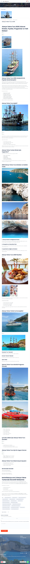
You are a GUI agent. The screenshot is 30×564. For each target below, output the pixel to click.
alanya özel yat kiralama (6, 502)
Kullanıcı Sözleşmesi (23, 542)
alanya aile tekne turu (8, 497)
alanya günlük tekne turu (20, 499)
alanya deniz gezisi (5, 499)
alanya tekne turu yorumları (14, 507)
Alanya (4, 461)
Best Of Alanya (8, 5)
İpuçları (23, 461)
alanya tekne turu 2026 (14, 502)
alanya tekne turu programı (6, 505)
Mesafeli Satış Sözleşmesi (23, 543)
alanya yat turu (22, 507)
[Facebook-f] (20, 553)
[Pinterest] (26, 553)
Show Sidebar (4, 9)
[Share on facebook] (8, 512)
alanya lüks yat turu (13, 500)
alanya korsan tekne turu (6, 500)
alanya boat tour (15, 497)
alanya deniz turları (12, 499)
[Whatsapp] (28, 562)
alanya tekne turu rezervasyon (16, 505)
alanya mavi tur (20, 500)
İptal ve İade (22, 539)
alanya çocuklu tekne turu (22, 497)
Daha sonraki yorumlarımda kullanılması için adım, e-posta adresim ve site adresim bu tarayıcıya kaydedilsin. (15, 521)
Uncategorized (14, 5)
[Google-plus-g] (23, 553)
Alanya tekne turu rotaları (6, 507)
